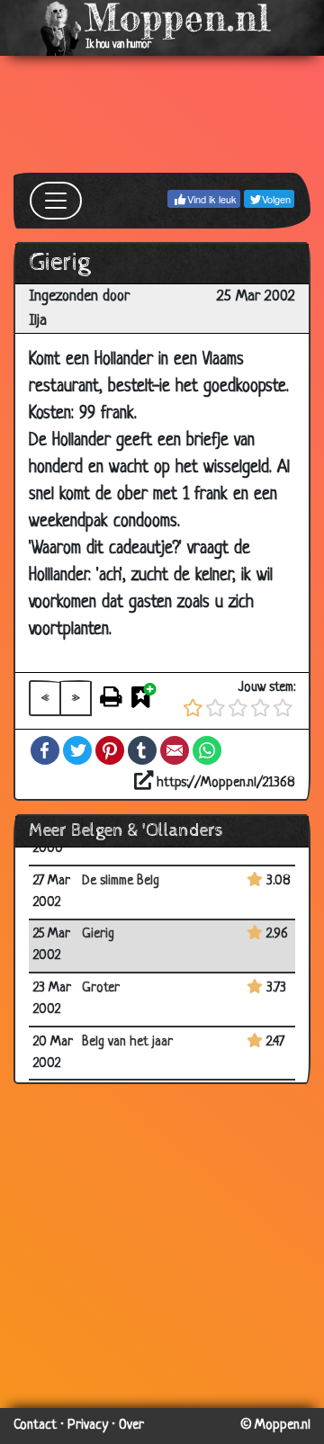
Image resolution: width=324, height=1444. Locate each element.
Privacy (88, 1425)
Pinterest (109, 750)
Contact (35, 1425)
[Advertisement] (162, 114)
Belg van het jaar (127, 1042)
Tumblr (142, 750)
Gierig (98, 934)
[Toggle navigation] (56, 201)
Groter (101, 988)
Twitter (77, 750)
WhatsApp (207, 750)
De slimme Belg (120, 881)
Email (174, 750)
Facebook (45, 750)
